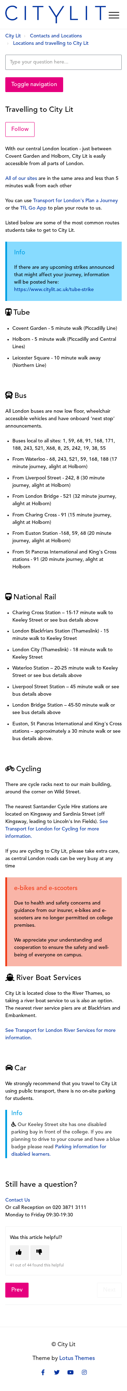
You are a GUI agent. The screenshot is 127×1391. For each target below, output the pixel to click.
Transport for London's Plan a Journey (75, 201)
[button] (114, 15)
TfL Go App (33, 208)
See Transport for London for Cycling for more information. (56, 829)
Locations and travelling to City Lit (51, 43)
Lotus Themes (77, 1358)
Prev (17, 1290)
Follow (20, 129)
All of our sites (21, 178)
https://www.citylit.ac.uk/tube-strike (54, 289)
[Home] (55, 14)
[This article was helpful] (19, 1252)
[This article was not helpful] (39, 1252)
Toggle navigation (34, 84)
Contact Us (18, 1200)
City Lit (13, 36)
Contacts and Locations (56, 36)
